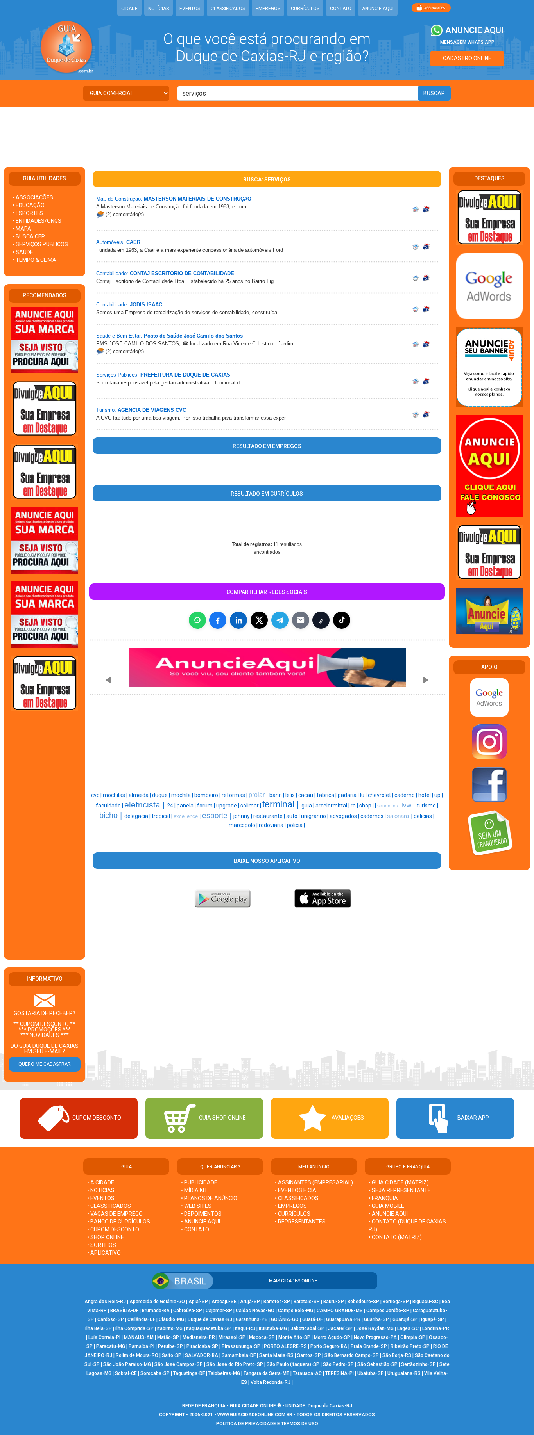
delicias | (424, 816)
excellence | (188, 816)
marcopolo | (244, 825)
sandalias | (389, 806)
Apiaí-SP (198, 1301)
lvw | (409, 805)
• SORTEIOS (101, 1245)
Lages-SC (408, 1328)
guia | (308, 805)
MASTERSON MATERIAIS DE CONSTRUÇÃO (197, 199)
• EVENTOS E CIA (295, 1190)
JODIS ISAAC (146, 305)
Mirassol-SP (232, 1337)
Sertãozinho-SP (418, 1364)
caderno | (406, 795)
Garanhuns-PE (251, 1319)
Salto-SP (171, 1355)
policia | (296, 825)
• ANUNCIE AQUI (200, 1221)
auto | (293, 816)
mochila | (182, 795)
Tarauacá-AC (307, 1373)
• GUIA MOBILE (386, 1206)
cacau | (307, 795)
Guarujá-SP (405, 1319)
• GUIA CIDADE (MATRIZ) (399, 1182)
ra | (355, 805)
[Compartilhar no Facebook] (217, 620)
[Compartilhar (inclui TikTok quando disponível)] (341, 620)
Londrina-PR (435, 1328)
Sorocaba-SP (155, 1373)
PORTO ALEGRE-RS (285, 1346)
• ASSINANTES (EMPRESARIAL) (314, 1182)
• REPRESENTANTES (300, 1221)
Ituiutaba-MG (273, 1328)
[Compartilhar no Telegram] (280, 620)
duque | (161, 795)
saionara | (400, 816)
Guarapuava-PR (343, 1319)
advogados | (345, 816)
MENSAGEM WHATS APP (467, 42)
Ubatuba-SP (370, 1373)
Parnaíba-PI (141, 1346)
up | (438, 795)
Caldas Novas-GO (255, 1310)
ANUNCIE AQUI (378, 8)
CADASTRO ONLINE (467, 58)
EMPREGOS (268, 8)
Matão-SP (168, 1337)
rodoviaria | (273, 825)
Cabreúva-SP (187, 1310)
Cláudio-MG (171, 1319)
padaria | (349, 795)
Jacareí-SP (340, 1328)
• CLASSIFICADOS (109, 1206)
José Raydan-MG (375, 1328)
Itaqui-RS (245, 1328)
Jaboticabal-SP (307, 1328)
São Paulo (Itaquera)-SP (293, 1364)
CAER (133, 242)
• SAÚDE (23, 252)
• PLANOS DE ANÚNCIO (209, 1198)
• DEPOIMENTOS (201, 1214)
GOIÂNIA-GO (285, 1319)
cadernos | (373, 816)
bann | (277, 795)
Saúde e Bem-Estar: (119, 336)
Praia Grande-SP (369, 1346)
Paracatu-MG (110, 1346)
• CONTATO (195, 1229)
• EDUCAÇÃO (29, 205)
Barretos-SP (276, 1301)
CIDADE (129, 8)
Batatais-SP (307, 1301)
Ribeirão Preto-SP (410, 1346)
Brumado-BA (156, 1310)
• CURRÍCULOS (292, 1214)
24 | (172, 805)
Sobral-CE (126, 1373)
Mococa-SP (262, 1337)
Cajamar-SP (219, 1310)
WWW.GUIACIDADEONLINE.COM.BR (254, 1414)
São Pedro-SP (338, 1364)
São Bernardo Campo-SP (351, 1355)
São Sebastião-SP (377, 1364)
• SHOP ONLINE (105, 1237)
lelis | (291, 795)
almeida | (140, 795)
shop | (367, 805)
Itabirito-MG (170, 1328)
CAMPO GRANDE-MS (340, 1310)
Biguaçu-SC (425, 1301)
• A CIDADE (100, 1182)
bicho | (111, 815)
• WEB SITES (196, 1206)
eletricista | (145, 804)
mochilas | (116, 795)
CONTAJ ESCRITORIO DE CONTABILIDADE (182, 273)
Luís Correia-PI (104, 1337)
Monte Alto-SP (294, 1337)
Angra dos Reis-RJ (105, 1301)
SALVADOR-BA (201, 1355)
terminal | (281, 804)
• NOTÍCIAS (101, 1190)
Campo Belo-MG (295, 1310)
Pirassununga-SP (241, 1346)
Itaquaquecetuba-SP (208, 1328)
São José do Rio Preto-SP (234, 1364)
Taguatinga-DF (189, 1373)
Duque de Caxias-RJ (210, 1319)
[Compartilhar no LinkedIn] (238, 620)
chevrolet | (381, 795)
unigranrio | (315, 816)
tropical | (163, 816)
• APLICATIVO (104, 1253)
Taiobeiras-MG (224, 1373)
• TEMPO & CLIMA (34, 260)
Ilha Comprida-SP (134, 1328)
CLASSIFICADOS (228, 8)
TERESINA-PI (339, 1373)
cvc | (97, 795)
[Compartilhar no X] (259, 620)
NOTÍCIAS (158, 8)
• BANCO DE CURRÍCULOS (118, 1221)
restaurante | (269, 816)
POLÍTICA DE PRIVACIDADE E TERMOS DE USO (267, 1423)
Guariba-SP (376, 1319)
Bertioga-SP (396, 1301)
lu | (364, 795)
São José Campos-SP (178, 1364)
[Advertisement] (267, 131)
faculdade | (110, 805)
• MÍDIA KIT (194, 1190)
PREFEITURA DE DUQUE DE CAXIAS (185, 375)
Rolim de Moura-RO (137, 1355)
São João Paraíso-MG (127, 1364)
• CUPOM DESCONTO (113, 1229)
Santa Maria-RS (276, 1355)
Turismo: (106, 410)
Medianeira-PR (199, 1337)
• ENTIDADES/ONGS (37, 221)
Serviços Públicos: (117, 375)
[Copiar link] (321, 620)
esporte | (217, 815)
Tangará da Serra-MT (266, 1373)
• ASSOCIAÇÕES (33, 197)
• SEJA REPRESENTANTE (400, 1190)
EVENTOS (189, 8)
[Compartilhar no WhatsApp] (197, 620)
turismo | (427, 805)
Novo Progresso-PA (375, 1337)
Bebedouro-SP (363, 1301)
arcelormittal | (333, 805)
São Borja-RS (396, 1355)
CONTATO (340, 8)
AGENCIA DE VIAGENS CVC (152, 410)
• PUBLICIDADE (199, 1182)
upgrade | (228, 805)
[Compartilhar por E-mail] (300, 620)
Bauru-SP (333, 1301)
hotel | (426, 795)
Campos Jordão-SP (387, 1310)
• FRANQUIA (384, 1198)
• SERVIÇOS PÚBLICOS (40, 244)
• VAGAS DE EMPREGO (115, 1214)
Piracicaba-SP (202, 1346)
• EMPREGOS (291, 1206)
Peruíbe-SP (170, 1346)
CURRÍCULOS (305, 8)
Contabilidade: (112, 273)
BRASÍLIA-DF (124, 1310)
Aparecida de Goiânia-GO (157, 1301)
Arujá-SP (250, 1301)
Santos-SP (309, 1355)
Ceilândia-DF (141, 1319)
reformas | (235, 795)
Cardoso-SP (110, 1319)
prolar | (259, 794)
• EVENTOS (101, 1198)
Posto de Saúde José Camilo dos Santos (193, 336)
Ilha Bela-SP (98, 1328)
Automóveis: (110, 242)
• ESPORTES (28, 213)
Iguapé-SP (432, 1319)
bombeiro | (208, 795)
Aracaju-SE (224, 1301)
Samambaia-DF (239, 1355)
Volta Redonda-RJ (270, 1382)
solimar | (251, 805)
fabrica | (327, 795)
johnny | (243, 816)
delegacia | (138, 816)
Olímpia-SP (412, 1337)
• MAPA (22, 229)
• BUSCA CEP (29, 236)
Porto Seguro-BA (328, 1346)
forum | (206, 805)
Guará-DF (312, 1319)
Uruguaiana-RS (404, 1373)
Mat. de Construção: (119, 199)
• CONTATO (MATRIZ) (395, 1237)
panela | (187, 805)
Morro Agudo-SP (332, 1337)
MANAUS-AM (139, 1337)
